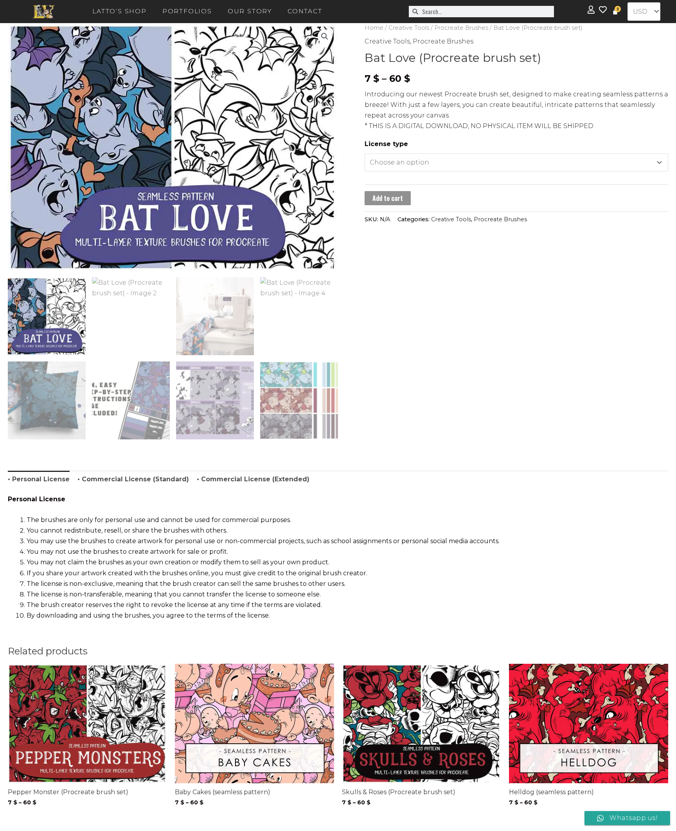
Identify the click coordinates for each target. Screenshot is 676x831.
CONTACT (305, 11)
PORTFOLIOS (187, 11)
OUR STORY (250, 11)
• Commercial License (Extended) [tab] (253, 479)
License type (386, 144)
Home (374, 27)
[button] (325, 36)
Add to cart (387, 198)
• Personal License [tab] (39, 479)
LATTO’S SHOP (119, 11)
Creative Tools (408, 27)
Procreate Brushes (461, 27)
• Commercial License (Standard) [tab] (133, 479)
